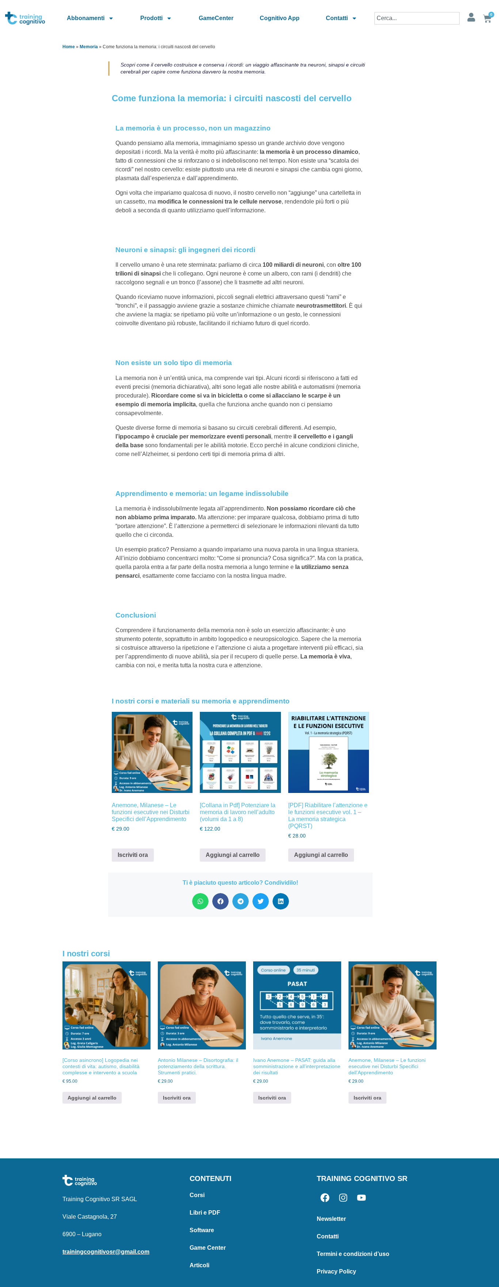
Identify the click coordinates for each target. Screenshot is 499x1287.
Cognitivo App (280, 18)
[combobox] (417, 18)
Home (68, 46)
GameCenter (216, 18)
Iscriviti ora (133, 855)
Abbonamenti (85, 18)
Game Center (208, 1248)
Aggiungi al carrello (233, 855)
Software (202, 1230)
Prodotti (151, 18)
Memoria (89, 46)
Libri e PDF (205, 1213)
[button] (200, 901)
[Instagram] (343, 1197)
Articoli (199, 1265)
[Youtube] (361, 1197)
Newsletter (331, 1219)
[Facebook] (325, 1197)
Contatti (337, 18)
